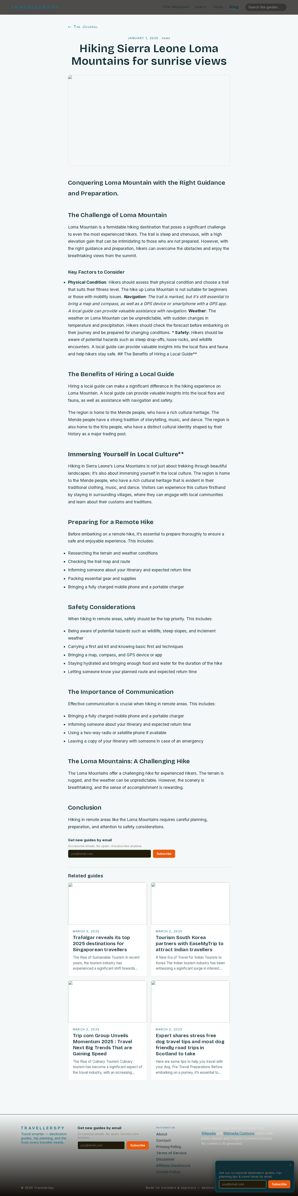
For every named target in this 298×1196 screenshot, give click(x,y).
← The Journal (83, 26)
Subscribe (164, 853)
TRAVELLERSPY (35, 7)
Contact (163, 1140)
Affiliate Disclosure (173, 1165)
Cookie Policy (168, 1172)
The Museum (176, 7)
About (161, 1134)
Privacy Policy (168, 1147)
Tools (218, 7)
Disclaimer (165, 1159)
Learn (201, 7)
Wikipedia (208, 1133)
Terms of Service (171, 1153)
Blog (234, 7)
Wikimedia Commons (238, 1133)
